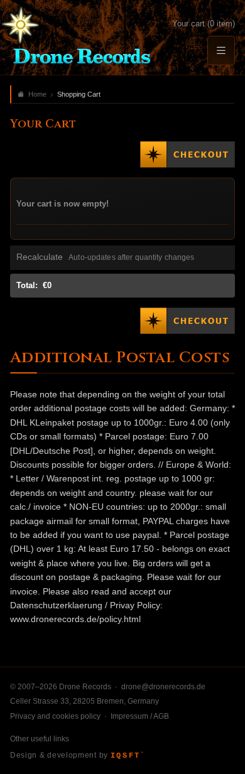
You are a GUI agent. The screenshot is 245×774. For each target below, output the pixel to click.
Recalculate (39, 257)
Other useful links (39, 738)
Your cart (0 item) (203, 23)
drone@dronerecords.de (163, 686)
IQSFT (127, 755)
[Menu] (221, 50)
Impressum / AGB (140, 716)
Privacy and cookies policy (55, 716)
